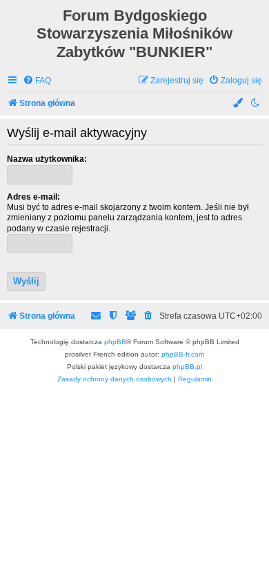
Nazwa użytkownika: (47, 159)
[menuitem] (37, 81)
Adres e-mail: (33, 197)
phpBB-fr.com (182, 354)
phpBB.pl (187, 366)
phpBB (115, 342)
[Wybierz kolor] (238, 103)
